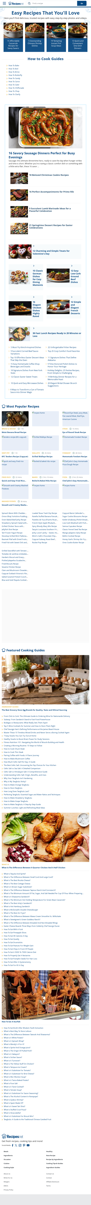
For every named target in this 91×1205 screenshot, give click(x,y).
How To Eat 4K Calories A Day (16, 936)
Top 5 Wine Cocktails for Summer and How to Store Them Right (29, 726)
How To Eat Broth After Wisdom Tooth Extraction (23, 1028)
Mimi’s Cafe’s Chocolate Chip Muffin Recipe (43, 537)
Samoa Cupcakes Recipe (72, 526)
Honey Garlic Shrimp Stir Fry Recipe (74, 540)
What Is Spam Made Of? (13, 1103)
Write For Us (8, 1178)
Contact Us (50, 1174)
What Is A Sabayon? (12, 1054)
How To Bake (14, 65)
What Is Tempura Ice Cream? (15, 1067)
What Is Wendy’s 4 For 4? (14, 1044)
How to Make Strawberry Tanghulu (18, 798)
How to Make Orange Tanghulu (16, 785)
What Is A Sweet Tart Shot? (14, 1106)
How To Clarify (14, 94)
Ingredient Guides (53, 1167)
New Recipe (50, 1155)
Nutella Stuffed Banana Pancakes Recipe (45, 517)
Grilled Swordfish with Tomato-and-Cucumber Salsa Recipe (14, 551)
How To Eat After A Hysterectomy (17, 962)
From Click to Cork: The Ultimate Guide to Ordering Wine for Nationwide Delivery (37, 716)
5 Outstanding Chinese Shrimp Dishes (35, 43)
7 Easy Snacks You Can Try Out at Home (20, 736)
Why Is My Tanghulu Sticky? (15, 781)
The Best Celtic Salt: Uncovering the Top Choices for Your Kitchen (30, 765)
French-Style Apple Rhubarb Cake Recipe (43, 524)
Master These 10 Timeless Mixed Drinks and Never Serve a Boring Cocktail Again (36, 732)
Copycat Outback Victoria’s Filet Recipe (14, 574)
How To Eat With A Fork (13, 929)
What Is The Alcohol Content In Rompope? (21, 1096)
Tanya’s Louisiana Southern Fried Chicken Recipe (45, 530)
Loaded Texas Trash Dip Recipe (44, 513)
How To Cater (14, 85)
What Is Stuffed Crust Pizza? (15, 1110)
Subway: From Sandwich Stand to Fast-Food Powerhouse (27, 719)
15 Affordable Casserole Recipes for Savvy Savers (13, 45)
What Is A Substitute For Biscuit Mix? (19, 1116)
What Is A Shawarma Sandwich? (17, 897)
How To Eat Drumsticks (13, 942)
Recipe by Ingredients (54, 1159)
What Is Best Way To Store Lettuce (17, 1031)
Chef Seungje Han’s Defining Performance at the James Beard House (31, 729)
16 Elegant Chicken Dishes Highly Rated (37, 309)
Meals (6, 1151)
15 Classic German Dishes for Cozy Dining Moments (38, 277)
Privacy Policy (8, 1190)
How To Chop (14, 91)
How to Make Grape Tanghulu (16, 801)
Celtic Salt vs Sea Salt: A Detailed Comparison (22, 768)
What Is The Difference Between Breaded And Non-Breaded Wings (31, 923)
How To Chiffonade (16, 88)
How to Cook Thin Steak (13, 752)
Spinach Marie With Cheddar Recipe (13, 514)
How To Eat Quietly (11, 939)
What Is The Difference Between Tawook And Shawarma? (27, 1034)
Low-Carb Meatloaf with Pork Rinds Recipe (74, 524)
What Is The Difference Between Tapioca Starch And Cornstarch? (30, 890)
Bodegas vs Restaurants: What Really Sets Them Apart (26, 723)
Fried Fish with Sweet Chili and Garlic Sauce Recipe (14, 543)
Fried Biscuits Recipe (10, 564)
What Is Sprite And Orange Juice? (17, 1047)
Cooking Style (9, 1167)
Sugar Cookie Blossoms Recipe (74, 516)
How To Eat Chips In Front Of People (18, 949)
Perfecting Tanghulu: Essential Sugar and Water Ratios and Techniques (32, 794)
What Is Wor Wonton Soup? (15, 1077)
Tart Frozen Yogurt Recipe (12, 533)
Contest (49, 1178)
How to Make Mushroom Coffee (17, 759)
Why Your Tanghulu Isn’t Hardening (18, 778)
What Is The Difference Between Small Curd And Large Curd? (28, 877)
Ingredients (8, 1155)
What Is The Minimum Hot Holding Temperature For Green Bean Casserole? (34, 900)
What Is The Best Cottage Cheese (17, 884)
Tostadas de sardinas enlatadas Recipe (14, 555)
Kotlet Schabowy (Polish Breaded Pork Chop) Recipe (75, 520)
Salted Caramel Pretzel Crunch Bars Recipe (14, 578)
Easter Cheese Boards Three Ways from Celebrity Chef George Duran (32, 926)
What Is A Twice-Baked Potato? (16, 1080)
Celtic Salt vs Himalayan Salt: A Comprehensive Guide (25, 772)
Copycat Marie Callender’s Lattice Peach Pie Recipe (73, 514)
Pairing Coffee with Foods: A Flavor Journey (21, 755)
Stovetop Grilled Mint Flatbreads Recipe (15, 537)
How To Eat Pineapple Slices (15, 932)
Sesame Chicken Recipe (11, 567)
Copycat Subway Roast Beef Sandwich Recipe (43, 540)
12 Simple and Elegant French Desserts (76, 308)
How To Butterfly (15, 75)
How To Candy (14, 78)
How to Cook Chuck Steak (14, 749)
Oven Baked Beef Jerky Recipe (14, 519)
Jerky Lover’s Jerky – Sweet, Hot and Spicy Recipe (45, 534)
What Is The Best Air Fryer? (15, 913)
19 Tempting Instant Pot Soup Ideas (56, 43)
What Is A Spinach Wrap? (14, 1041)
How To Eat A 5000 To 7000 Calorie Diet (20, 952)
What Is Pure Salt (11, 1083)
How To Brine (14, 72)
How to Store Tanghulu (13, 788)
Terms (48, 1186)
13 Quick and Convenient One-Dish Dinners (78, 45)
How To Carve (14, 81)
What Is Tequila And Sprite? (15, 874)
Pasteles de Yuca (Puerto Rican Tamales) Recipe (44, 520)
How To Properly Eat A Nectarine (17, 955)
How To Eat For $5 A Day (14, 965)
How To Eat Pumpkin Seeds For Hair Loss (20, 959)
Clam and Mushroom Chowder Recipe (14, 571)
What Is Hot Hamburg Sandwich (17, 906)
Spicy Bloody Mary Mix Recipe (44, 526)
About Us (7, 1174)
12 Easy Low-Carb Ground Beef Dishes (76, 276)
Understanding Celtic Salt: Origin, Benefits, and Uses (25, 775)
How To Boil (13, 68)
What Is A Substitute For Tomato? (17, 1070)
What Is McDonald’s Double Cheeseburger (21, 910)
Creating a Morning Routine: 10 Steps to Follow (23, 745)
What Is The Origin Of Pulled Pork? (18, 1051)
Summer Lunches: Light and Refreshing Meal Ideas (24, 808)
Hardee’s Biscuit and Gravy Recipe (13, 558)
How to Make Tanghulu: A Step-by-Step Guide (22, 804)
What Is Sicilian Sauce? (13, 1057)
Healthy (49, 1151)
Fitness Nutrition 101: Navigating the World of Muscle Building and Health (34, 742)
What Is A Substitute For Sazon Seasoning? (21, 1093)
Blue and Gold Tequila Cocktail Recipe (14, 581)
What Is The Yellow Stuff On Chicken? (19, 1064)
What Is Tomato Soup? (13, 1090)
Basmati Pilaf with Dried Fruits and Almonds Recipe (14, 540)
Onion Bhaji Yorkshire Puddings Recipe (15, 517)
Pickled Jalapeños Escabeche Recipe (13, 561)
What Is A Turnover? (12, 1060)
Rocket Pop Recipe (39, 542)
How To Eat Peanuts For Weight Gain (18, 946)
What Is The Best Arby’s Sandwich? (18, 903)
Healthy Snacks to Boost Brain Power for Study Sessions (26, 739)
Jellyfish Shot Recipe (10, 529)
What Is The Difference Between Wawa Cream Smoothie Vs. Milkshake (32, 916)
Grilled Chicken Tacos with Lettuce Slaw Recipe (12, 527)
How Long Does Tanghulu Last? (16, 791)
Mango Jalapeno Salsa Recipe (74, 533)
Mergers (6, 1182)
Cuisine (6, 1163)
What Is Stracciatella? (12, 1113)
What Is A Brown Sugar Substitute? (18, 887)
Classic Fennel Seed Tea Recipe (74, 529)
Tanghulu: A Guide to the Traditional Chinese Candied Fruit (27, 1119)
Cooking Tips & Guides (54, 1163)
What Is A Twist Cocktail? (14, 1087)
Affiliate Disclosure (52, 1182)
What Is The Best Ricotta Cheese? (17, 880)
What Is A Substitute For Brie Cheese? (19, 1074)
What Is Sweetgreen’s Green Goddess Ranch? (22, 919)
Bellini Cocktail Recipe (71, 536)
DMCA (6, 1186)
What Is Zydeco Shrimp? (13, 1100)
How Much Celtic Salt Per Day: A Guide (19, 762)
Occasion (7, 1159)
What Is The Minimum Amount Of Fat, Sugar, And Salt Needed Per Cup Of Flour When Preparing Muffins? (43, 893)
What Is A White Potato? (13, 1038)
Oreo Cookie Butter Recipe (73, 542)
